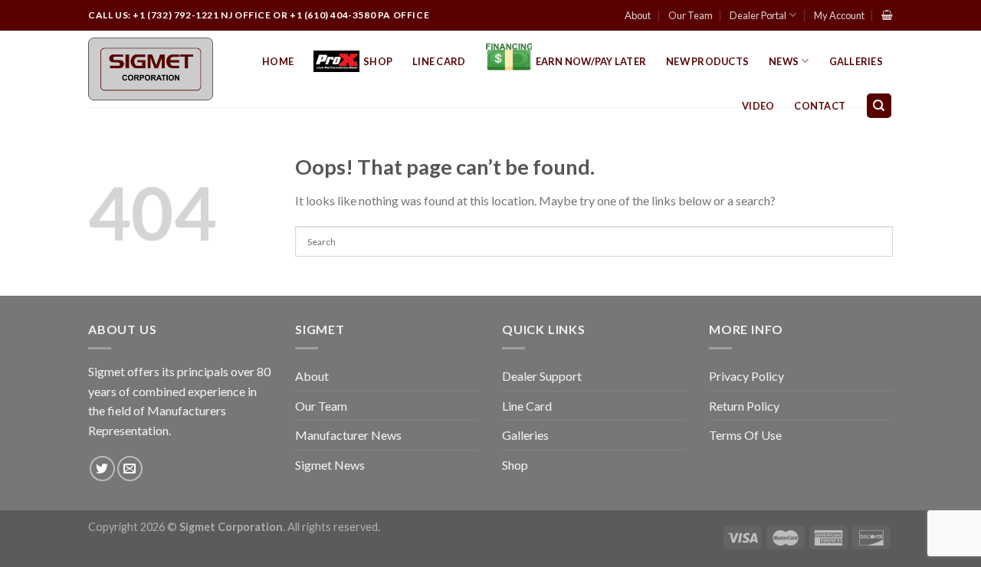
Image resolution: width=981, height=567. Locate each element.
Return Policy (744, 405)
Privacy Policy (746, 376)
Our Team (690, 15)
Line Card (438, 61)
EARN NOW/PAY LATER (591, 61)
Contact (819, 106)
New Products (707, 61)
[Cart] (887, 15)
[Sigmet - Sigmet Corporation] (150, 69)
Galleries (856, 61)
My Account (839, 15)
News (784, 61)
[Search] (879, 106)
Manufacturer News (348, 435)
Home (278, 61)
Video (758, 106)
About (638, 15)
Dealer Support (542, 376)
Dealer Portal (758, 15)
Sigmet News (330, 464)
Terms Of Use (745, 435)
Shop (377, 61)
